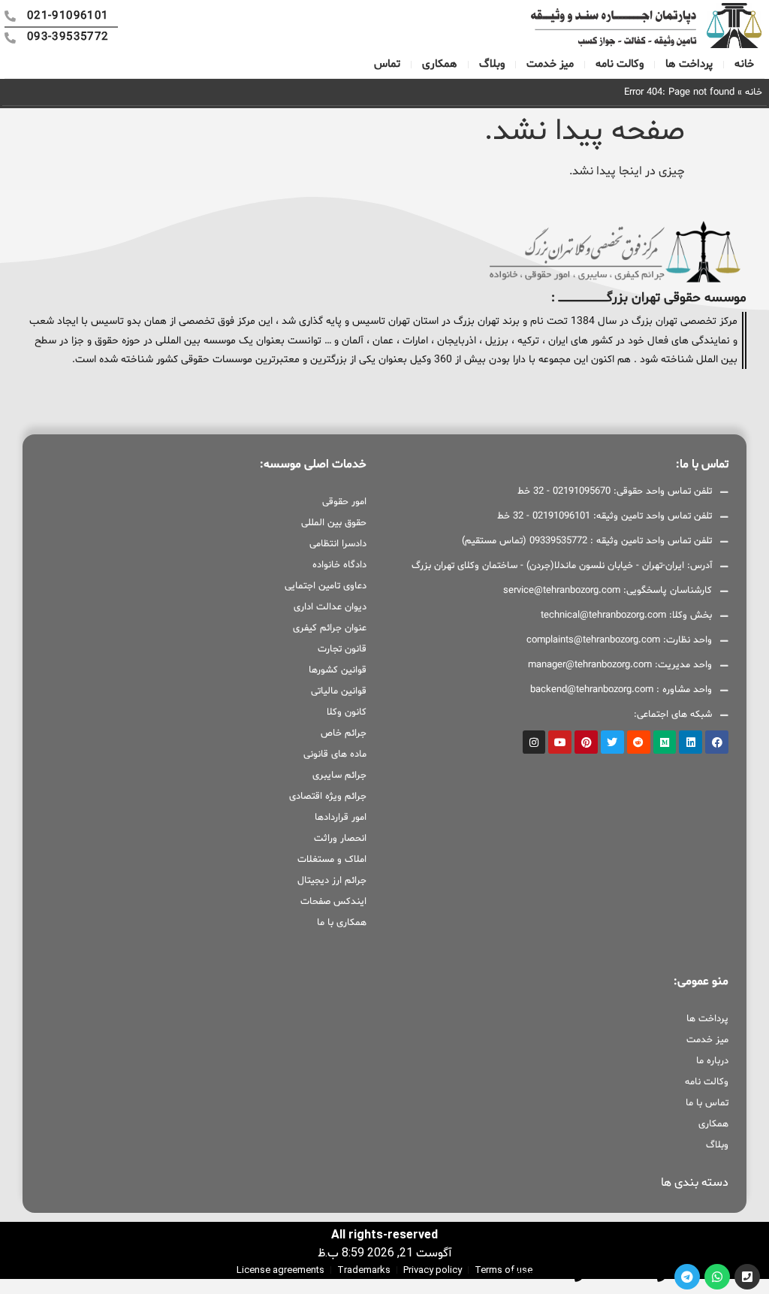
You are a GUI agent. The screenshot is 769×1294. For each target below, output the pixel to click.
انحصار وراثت (340, 838)
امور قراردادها (340, 817)
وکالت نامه (620, 64)
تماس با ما (707, 1103)
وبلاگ (492, 64)
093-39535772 (541, 1276)
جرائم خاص (343, 733)
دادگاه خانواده (339, 565)
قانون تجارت (342, 649)
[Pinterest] (586, 742)
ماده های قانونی (334, 754)
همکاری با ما (341, 923)
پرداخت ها (689, 64)
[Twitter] (612, 742)
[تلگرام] (687, 1276)
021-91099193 (623, 1276)
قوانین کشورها (337, 670)
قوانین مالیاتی (338, 691)
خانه (744, 64)
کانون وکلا (346, 712)
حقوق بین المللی (333, 523)
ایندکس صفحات (333, 902)
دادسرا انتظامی (337, 544)
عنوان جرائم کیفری (329, 628)
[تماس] (747, 1276)
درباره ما (712, 1061)
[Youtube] (559, 742)
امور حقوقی (344, 502)
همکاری (439, 64)
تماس (387, 64)
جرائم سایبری (339, 775)
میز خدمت (550, 64)
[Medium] (665, 742)
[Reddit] (638, 742)
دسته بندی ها (694, 1183)
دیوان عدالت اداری (330, 607)
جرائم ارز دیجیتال (331, 880)
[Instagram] (534, 742)
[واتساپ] (717, 1276)
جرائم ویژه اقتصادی (327, 796)
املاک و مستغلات (331, 859)
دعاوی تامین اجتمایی (325, 586)
